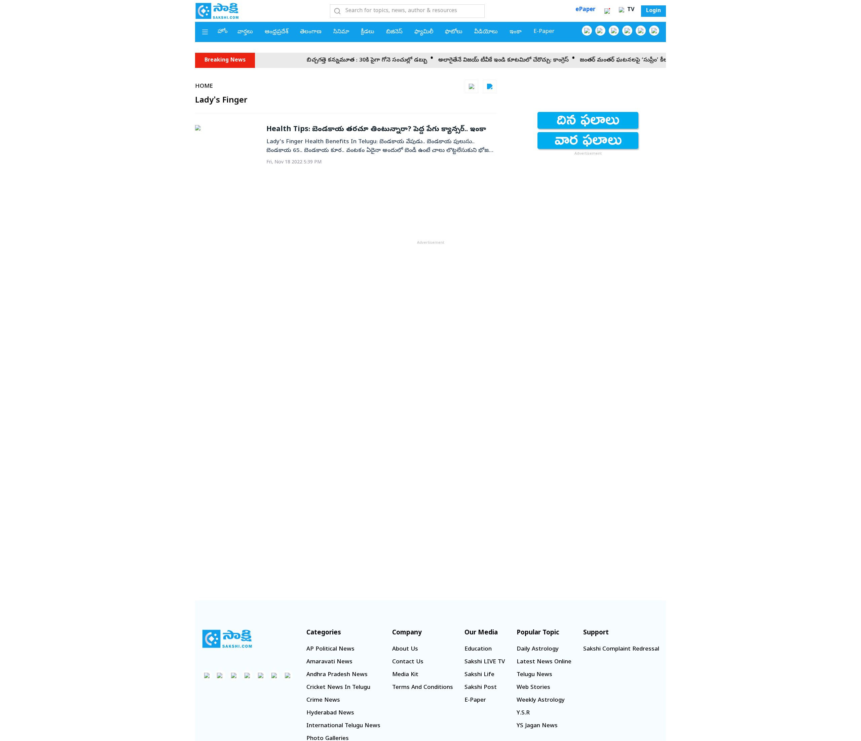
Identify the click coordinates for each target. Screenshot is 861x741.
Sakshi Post (480, 688)
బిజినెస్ (394, 32)
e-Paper (544, 32)
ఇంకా (516, 32)
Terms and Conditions (422, 688)
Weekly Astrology (541, 700)
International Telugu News (343, 726)
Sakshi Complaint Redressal (621, 649)
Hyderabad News (330, 713)
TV (630, 10)
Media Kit (405, 675)
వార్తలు (245, 32)
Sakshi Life (479, 675)
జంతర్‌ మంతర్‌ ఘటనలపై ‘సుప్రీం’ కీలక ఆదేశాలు (621, 60)
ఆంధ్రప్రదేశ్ (276, 32)
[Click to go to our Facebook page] (587, 31)
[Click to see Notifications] (607, 11)
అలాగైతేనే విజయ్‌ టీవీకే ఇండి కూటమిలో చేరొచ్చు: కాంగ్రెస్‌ (488, 60)
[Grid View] (471, 86)
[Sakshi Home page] (217, 11)
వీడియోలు (486, 32)
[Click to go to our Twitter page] (614, 31)
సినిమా (341, 32)
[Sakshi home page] (227, 639)
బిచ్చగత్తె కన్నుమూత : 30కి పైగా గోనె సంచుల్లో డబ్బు (351, 60)
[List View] (489, 86)
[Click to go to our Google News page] (654, 31)
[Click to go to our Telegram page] (274, 675)
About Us (405, 649)
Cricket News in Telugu (338, 688)
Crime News (323, 700)
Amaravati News (329, 662)
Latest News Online (544, 662)
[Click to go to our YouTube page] (641, 31)
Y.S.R (523, 713)
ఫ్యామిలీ (423, 32)
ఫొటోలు (453, 32)
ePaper (585, 10)
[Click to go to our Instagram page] (627, 31)
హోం (223, 32)
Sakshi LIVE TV (484, 662)
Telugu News (534, 675)
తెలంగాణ (311, 32)
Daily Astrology (538, 649)
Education (478, 649)
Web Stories (533, 688)
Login (653, 11)
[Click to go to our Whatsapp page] (600, 31)
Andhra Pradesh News (337, 675)
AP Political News (330, 649)
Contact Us (407, 662)
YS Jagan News (537, 726)
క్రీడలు (367, 32)
